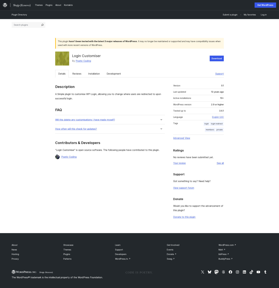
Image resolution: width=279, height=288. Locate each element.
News (14, 249)
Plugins (66, 254)
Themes (67, 249)
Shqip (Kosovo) (46, 272)
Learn (117, 245)
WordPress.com (227, 245)
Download (217, 58)
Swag (171, 259)
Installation (94, 73)
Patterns (67, 259)
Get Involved (173, 245)
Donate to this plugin (184, 216)
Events (170, 249)
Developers (120, 254)
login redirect (217, 124)
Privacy (15, 259)
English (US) (218, 117)
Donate (171, 254)
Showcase (68, 245)
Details (62, 73)
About (14, 245)
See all (220, 163)
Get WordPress (265, 5)
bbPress (224, 254)
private (220, 130)
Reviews (76, 73)
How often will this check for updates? (76, 129)
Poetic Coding (83, 60)
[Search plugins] (42, 25)
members (210, 130)
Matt (222, 249)
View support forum (183, 187)
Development (114, 73)
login (206, 124)
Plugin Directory (19, 14)
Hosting (15, 254)
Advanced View (181, 138)
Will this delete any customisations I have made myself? (85, 119)
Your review (179, 163)
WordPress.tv (122, 259)
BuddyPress (226, 259)
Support (219, 73)
